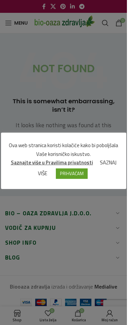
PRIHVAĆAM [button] (72, 173)
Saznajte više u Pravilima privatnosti (52, 162)
